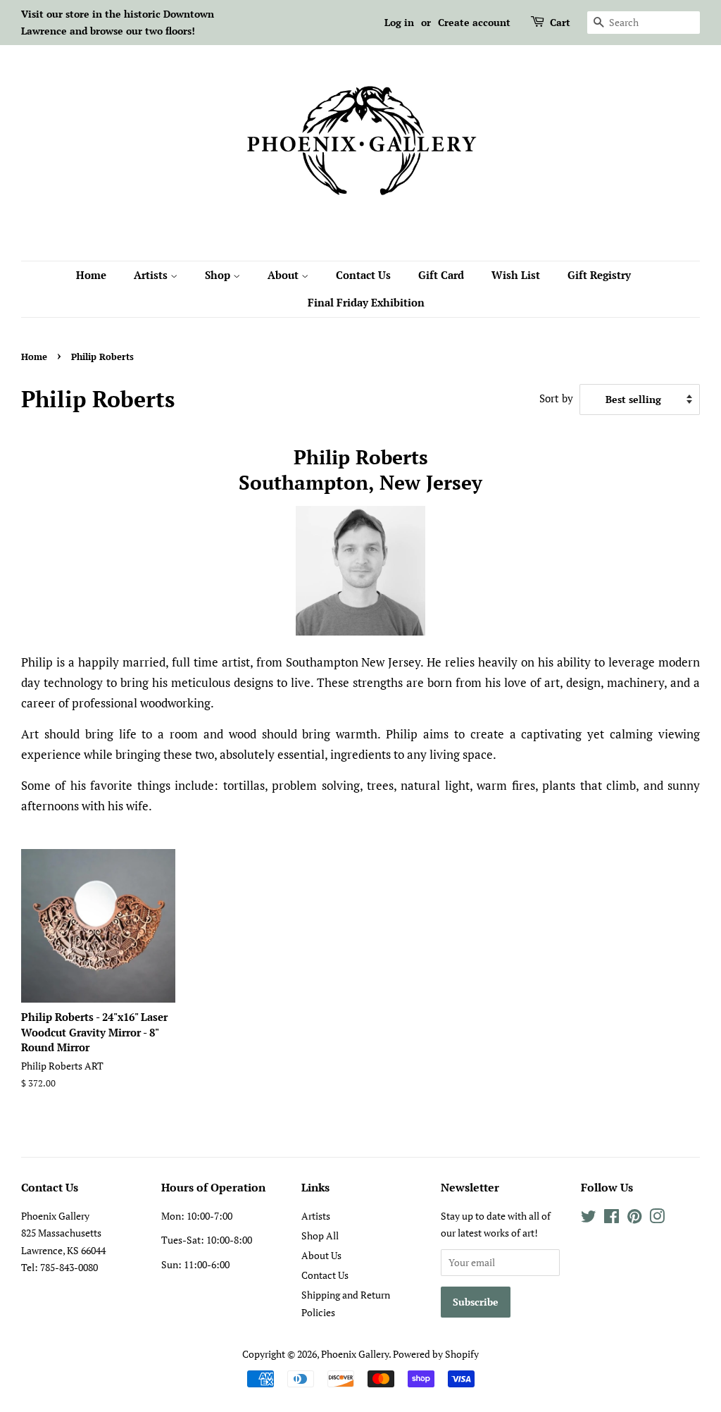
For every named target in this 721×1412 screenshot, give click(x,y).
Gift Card (441, 275)
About (284, 275)
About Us (321, 1255)
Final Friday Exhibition (366, 302)
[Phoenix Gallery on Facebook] (611, 1218)
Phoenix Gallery (355, 1354)
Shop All (320, 1235)
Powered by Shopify (436, 1354)
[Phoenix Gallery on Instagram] (657, 1218)
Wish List (515, 275)
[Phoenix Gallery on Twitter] (588, 1218)
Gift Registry (599, 275)
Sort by (556, 398)
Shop (219, 275)
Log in (399, 22)
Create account (474, 22)
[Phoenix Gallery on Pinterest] (634, 1218)
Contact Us (363, 275)
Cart (560, 22)
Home (91, 275)
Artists (152, 275)
